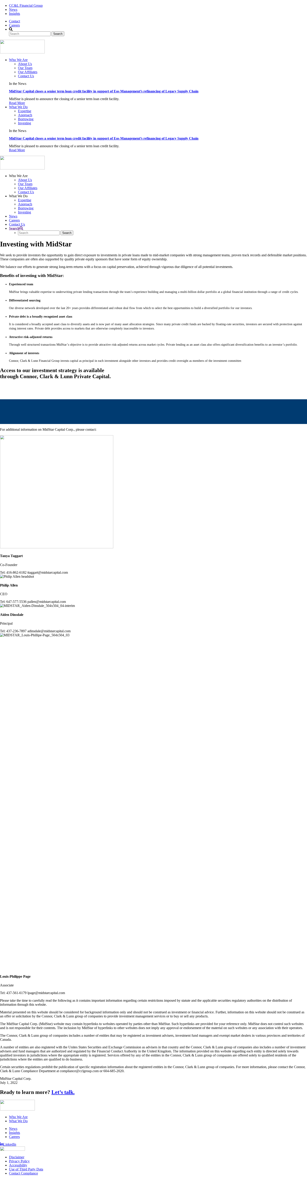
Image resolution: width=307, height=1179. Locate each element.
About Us (25, 64)
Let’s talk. (63, 1092)
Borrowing (25, 119)
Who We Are (18, 60)
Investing (24, 123)
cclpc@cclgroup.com (44, 389)
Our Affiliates (27, 72)
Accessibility (18, 1165)
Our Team (25, 68)
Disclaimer (16, 1157)
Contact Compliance (23, 1173)
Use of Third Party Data (26, 1169)
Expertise (24, 111)
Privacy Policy (19, 1161)
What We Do (18, 107)
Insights (14, 13)
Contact (14, 21)
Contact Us (26, 76)
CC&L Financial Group (26, 5)
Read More (17, 103)
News (13, 9)
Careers (14, 25)
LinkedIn (9, 1144)
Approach (25, 115)
